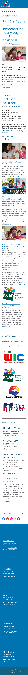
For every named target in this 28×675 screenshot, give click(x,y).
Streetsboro (9, 652)
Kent (5, 595)
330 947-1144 (12, 576)
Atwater (7, 568)
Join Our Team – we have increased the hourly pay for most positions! (13, 30)
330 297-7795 (12, 548)
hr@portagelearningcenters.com (13, 81)
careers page (12, 69)
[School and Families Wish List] (14, 151)
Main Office (8, 540)
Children (13, 85)
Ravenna (7, 623)
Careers (7, 85)
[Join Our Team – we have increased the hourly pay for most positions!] (14, 234)
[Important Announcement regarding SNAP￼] (14, 293)
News (8, 87)
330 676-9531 (12, 603)
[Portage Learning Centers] (5, 4)
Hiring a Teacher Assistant (9, 99)
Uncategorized (9, 136)
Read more (16, 177)
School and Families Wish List (12, 162)
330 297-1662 (12, 631)
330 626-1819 (12, 659)
